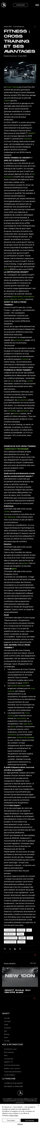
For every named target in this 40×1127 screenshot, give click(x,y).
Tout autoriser (29, 1120)
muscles (21, 942)
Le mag (6, 1041)
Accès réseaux (9, 1075)
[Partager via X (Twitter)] (10, 949)
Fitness (20, 934)
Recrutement (9, 1052)
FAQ (5, 1055)
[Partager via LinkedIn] (15, 949)
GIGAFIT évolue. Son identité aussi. (18, 991)
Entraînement (9, 930)
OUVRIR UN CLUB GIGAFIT (13, 1083)
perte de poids (10, 942)
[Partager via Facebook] (5, 949)
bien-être (21, 930)
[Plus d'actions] (35, 26)
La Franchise (8, 1059)
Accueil (7, 1018)
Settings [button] (20, 1124)
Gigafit (22, 938)
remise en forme (10, 938)
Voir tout (33, 963)
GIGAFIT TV (8, 1062)
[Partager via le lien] (20, 949)
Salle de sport (9, 934)
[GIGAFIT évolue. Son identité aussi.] (20, 977)
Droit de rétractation (12, 1065)
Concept (7, 1021)
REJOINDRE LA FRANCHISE (13, 1086)
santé (30, 938)
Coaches (7, 1028)
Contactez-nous (10, 1049)
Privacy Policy (13, 1115)
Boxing (6, 1034)
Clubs (6, 1024)
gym (29, 930)
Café (6, 1037)
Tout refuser (11, 1120)
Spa (5, 1031)
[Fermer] (37, 1106)
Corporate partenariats (12, 1071)
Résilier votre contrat (12, 1068)
